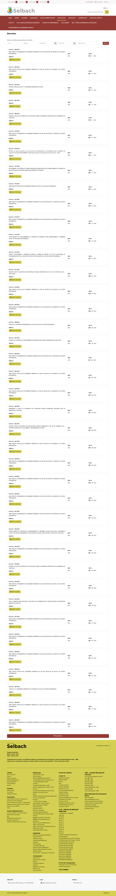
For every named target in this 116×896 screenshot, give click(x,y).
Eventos (9, 785)
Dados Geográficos (12, 782)
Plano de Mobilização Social (92, 799)
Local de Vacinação (63, 795)
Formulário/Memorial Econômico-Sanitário (69, 838)
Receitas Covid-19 (63, 801)
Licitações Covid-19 (64, 794)
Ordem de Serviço (37, 807)
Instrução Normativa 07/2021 (66, 847)
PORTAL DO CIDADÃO (96, 18)
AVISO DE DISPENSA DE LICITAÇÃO (41, 778)
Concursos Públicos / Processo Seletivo (17, 813)
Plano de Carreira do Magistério (41, 847)
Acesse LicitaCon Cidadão (40, 801)
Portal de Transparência (67, 863)
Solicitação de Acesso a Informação (68, 864)
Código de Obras (37, 837)
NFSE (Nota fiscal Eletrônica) (14, 818)
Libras (106, 2)
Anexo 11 (61, 820)
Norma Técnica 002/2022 (65, 852)
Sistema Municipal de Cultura (40, 830)
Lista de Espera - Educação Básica (41, 803)
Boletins (61, 781)
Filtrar (106, 43)
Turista (106, 8)
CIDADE (17, 18)
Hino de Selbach (11, 774)
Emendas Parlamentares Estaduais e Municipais (45, 796)
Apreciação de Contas (38, 774)
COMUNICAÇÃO (82, 18)
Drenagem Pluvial (89, 808)
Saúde (8, 808)
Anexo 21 (61, 831)
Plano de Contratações (38, 810)
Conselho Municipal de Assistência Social (43, 780)
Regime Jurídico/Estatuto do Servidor (42, 849)
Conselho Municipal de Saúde (40, 782)
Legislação (36, 833)
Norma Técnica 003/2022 (65, 854)
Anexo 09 (61, 817)
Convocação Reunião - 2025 (92, 787)
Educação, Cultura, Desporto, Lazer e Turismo (18, 804)
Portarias (35, 815)
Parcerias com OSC (37, 808)
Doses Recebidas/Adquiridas (66, 790)
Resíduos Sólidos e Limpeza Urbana (94, 803)
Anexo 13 (61, 824)
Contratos (35, 783)
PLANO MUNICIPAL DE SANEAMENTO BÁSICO (20, 27)
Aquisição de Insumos (64, 778)
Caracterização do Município (92, 806)
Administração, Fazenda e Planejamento (17, 799)
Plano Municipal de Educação (40, 812)
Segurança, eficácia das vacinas (67, 803)
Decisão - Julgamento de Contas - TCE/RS (43, 787)
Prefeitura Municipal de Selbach (21, 10)
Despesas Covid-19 (63, 788)
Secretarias (11, 797)
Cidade (9, 773)
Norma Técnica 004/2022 (65, 856)
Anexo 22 (61, 833)
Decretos (35, 789)
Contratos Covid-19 (64, 785)
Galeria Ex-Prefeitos (12, 794)
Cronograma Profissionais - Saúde (41, 785)
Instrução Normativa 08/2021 (66, 849)
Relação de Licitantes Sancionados (42, 817)
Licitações (35, 799)
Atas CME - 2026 (89, 780)
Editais (34, 794)
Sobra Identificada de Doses (66, 804)
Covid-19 (62, 776)
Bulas (60, 783)
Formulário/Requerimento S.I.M (66, 842)
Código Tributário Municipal (40, 840)
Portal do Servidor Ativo (13, 820)
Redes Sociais (36, 868)
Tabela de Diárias (37, 851)
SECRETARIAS (34, 18)
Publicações (37, 773)
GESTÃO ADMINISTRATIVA (47, 18)
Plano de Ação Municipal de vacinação (68, 797)
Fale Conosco (36, 858)
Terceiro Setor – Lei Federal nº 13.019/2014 (43, 853)
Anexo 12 (61, 822)
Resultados (58, 736)
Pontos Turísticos (11, 783)
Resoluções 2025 (89, 782)
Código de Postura (37, 838)
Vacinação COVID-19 (64, 806)
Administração (10, 790)
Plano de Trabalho (89, 797)
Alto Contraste (99, 2)
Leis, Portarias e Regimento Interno (93, 776)
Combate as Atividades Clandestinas (68, 834)
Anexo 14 (61, 826)
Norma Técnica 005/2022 (65, 858)
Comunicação (37, 856)
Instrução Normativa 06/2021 (66, 845)
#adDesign (106, 893)
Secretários (10, 792)
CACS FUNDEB (65, 22)
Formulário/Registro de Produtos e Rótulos (69, 840)
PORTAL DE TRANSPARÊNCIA (50, 22)
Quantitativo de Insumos (65, 799)
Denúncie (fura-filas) (64, 787)
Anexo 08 (61, 815)
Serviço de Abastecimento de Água (94, 801)
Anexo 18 (61, 827)
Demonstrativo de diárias (13, 814)
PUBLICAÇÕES (62, 18)
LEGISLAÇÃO (71, 18)
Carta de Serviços (37, 870)
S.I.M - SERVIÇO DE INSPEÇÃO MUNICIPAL (28, 22)
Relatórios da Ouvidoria (39, 867)
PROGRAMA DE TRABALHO (65, 859)
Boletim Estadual (63, 779)
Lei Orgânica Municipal (38, 845)
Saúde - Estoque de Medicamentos (42, 823)
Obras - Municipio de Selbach (40, 805)
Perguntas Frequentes (38, 863)
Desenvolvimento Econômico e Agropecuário (18, 802)
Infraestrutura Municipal (13, 780)
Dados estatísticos (11, 778)
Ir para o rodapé (44, 2)
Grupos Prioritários (63, 792)
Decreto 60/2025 (63, 836)
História (9, 776)
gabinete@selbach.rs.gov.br (49, 883)
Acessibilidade (90, 2)
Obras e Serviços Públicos (13, 806)
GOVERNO (24, 18)
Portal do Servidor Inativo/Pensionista (16, 822)
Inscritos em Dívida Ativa (39, 798)
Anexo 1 (15, 59)
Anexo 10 (61, 818)
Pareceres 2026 (88, 789)
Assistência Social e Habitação (14, 800)
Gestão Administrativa (15, 811)
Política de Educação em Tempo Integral (43, 814)
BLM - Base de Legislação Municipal (42, 835)
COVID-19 (11, 22)
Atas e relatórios (37, 776)
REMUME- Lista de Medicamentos (41, 819)
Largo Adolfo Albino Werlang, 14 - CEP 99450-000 (21, 883)
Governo (10, 788)
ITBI (8, 816)
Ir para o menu (23, 2)
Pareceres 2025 (88, 783)
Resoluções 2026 (89, 785)
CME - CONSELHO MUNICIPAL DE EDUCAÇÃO (84, 22)
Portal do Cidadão (65, 773)
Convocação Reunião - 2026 (92, 791)
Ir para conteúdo (12, 2)
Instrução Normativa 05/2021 (66, 843)
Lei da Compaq (36, 844)
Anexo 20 (61, 829)
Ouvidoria (35, 865)
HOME (10, 18)
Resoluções (36, 821)
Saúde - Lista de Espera (38, 824)
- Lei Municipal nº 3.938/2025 (66, 813)
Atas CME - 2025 (89, 778)
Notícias (35, 861)
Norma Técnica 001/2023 (65, 851)
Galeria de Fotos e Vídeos (39, 859)
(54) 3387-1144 (78, 883)
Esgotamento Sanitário (90, 805)
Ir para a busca (33, 2)
